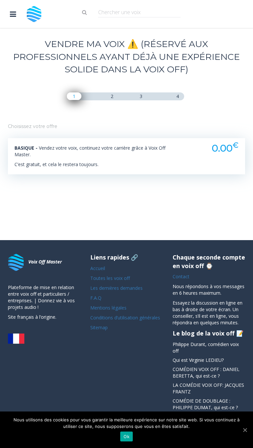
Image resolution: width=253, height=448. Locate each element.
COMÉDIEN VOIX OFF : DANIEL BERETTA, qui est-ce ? (206, 372)
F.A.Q (95, 298)
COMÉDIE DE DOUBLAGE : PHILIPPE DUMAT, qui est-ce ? (205, 404)
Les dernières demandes (117, 288)
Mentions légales (108, 308)
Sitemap (99, 327)
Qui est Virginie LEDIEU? (198, 360)
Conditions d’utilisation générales (125, 317)
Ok (126, 436)
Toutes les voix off (110, 278)
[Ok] (244, 430)
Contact (181, 276)
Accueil (97, 268)
